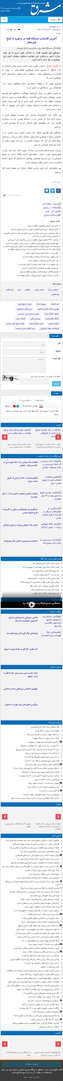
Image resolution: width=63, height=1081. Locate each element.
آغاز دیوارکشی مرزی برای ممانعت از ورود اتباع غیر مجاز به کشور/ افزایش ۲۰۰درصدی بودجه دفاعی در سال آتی (32, 235)
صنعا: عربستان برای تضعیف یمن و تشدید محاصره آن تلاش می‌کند (34, 847)
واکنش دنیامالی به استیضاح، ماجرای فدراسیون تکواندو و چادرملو (23, 619)
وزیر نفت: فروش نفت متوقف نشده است (43, 996)
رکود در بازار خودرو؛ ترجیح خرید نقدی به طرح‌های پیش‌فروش (47, 445)
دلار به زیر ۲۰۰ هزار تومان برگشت (46, 574)
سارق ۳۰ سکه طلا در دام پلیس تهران (18, 825)
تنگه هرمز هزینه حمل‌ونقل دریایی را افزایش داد (41, 993)
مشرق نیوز (39, 7)
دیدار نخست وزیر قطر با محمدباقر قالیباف (43, 914)
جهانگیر (27, 289)
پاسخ (7, 406)
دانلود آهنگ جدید (51, 313)
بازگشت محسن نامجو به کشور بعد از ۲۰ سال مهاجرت (20, 495)
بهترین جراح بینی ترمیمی (28, 313)
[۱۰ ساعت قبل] (50, 709)
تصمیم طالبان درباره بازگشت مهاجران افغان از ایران (39, 271)
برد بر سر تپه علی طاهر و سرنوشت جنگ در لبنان (40, 951)
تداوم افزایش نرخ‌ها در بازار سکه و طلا (44, 586)
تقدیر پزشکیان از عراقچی (49, 966)
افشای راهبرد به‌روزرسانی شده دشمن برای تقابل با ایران (38, 936)
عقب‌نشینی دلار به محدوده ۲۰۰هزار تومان (43, 578)
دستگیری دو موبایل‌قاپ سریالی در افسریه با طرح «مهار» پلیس (20, 511)
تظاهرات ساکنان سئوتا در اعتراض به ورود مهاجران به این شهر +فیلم (33, 981)
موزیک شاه (41, 304)
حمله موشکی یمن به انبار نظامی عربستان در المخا (40, 1004)
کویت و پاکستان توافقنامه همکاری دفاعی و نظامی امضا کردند (36, 948)
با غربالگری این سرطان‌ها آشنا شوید (18, 1054)
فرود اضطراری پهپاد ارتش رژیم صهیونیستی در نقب (40, 940)
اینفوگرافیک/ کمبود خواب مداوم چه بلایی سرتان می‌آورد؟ (47, 1054)
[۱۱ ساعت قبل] (50, 653)
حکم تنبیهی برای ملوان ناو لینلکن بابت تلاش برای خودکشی (37, 933)
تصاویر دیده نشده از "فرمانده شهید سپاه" (43, 783)
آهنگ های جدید (52, 318)
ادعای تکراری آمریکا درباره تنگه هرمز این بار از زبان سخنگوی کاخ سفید (33, 985)
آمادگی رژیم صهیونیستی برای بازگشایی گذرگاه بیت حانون (38, 989)
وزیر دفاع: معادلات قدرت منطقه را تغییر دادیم (42, 906)
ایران (19, 289)
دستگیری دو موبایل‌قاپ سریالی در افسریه (41, 603)
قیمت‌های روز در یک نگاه (51, 558)
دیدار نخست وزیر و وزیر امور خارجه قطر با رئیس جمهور (21, 674)
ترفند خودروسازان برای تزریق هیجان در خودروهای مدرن (19, 445)
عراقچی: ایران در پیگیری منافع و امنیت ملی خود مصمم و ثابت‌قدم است (32, 840)
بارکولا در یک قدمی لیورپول (49, 1026)
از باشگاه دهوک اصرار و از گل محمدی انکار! (43, 734)
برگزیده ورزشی (55, 611)
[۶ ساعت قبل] (50, 498)
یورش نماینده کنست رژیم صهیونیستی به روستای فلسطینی (37, 855)
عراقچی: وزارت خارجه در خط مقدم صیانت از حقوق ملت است (36, 910)
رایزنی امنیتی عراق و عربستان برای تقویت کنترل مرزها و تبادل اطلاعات (32, 970)
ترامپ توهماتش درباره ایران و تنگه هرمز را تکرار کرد (39, 851)
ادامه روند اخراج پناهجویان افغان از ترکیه (43, 225)
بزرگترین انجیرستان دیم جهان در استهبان (21, 704)
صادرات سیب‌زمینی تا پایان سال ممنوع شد (21, 541)
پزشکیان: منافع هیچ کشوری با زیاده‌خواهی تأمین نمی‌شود (37, 978)
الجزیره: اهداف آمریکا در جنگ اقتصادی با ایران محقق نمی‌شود (35, 1023)
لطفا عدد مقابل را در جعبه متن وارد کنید (46, 376)
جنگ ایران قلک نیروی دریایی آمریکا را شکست (42, 870)
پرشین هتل (35, 318)
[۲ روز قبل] (46, 435)
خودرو (58, 424)
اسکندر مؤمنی (39, 289)
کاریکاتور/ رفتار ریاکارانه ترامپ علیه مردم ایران (42, 764)
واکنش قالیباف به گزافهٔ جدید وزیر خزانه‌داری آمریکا (40, 888)
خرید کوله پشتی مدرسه (25, 328)
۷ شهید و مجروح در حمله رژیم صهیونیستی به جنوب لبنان (37, 929)
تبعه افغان (10, 289)
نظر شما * (56, 358)
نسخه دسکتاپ (31, 1064)
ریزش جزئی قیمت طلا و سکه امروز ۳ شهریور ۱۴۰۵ (39, 582)
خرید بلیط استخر (36, 323)
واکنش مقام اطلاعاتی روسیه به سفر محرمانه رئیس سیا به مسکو (35, 798)
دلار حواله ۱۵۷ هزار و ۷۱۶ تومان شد (45, 571)
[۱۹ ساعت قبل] (17, 1043)
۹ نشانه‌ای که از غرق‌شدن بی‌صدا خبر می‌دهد (42, 753)
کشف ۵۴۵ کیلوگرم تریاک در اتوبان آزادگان (20, 525)
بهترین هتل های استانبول (48, 309)
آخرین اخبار (56, 835)
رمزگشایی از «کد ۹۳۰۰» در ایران (46, 779)
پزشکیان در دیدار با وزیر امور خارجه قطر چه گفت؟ (40, 955)
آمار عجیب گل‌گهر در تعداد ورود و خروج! (21, 649)
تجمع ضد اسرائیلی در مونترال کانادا (45, 1011)
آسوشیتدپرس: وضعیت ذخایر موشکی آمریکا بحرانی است (38, 877)
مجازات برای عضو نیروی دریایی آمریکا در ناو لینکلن (40, 772)
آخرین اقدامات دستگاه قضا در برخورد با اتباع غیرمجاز (32, 40)
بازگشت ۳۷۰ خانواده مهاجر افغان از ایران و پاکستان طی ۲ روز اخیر (33, 239)
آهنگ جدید (20, 318)
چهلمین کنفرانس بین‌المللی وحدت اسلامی (21, 689)
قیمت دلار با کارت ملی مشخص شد (45, 563)
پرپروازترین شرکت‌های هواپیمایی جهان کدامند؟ (41, 794)
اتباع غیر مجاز (53, 289)
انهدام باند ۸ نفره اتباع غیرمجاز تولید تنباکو (42, 253)
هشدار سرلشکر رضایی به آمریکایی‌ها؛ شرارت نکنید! (39, 899)
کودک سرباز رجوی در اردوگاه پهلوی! (46, 738)
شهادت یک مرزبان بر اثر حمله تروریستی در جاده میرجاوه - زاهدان (20, 463)
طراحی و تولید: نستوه (31, 1077)
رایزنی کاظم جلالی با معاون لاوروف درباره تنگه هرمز (39, 974)
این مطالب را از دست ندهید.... (48, 456)
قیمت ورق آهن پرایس (15, 323)
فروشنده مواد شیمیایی (49, 328)
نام (59, 343)
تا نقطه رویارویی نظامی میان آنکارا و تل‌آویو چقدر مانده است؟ (36, 768)
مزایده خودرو (53, 323)
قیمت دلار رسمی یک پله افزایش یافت (45, 589)
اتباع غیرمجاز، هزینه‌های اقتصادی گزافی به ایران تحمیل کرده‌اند (34, 229)
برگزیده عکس (55, 667)
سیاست (53, 19)
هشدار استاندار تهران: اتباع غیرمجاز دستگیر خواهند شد (37, 275)
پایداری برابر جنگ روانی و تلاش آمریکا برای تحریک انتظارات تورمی (34, 959)
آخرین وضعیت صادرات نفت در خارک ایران (43, 787)
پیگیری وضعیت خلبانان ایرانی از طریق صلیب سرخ (22, 479)
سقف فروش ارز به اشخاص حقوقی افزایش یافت (40, 918)
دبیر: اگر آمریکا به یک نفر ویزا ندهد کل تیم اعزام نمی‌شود (37, 749)
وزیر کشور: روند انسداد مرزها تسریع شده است (40, 256)
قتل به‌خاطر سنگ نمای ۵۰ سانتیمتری (45, 727)
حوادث (58, 804)
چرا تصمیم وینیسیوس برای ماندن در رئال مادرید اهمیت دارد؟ (36, 1015)
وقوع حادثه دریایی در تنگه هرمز (47, 730)
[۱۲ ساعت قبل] (46, 1043)
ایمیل (58, 351)
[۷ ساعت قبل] (50, 514)
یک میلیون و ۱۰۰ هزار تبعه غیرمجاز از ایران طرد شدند (38, 264)
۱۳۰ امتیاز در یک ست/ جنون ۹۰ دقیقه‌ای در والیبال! (39, 745)
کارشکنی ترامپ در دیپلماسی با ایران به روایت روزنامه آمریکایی (36, 844)
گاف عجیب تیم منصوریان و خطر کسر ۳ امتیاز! (42, 760)
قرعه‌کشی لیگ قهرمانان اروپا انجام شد (22, 633)
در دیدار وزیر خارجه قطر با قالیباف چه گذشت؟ (41, 757)
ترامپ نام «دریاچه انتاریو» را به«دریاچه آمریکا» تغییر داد (38, 859)
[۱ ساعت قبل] (50, 467)
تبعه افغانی (55, 294)
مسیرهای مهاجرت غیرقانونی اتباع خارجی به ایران (40, 268)
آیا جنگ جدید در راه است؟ (49, 790)
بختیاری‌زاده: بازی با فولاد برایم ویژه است (44, 874)
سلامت (58, 1033)
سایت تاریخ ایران (24, 304)
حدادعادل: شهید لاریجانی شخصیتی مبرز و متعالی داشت (38, 903)
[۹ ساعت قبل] (50, 530)
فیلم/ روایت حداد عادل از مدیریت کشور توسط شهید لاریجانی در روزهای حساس (33, 883)
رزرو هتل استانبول (24, 309)
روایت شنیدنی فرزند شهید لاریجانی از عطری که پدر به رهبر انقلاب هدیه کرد (30, 866)
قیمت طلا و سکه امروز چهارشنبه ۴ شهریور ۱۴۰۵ (40, 567)
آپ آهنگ (55, 304)
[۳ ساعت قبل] (50, 482)
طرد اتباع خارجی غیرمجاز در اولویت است (43, 260)
